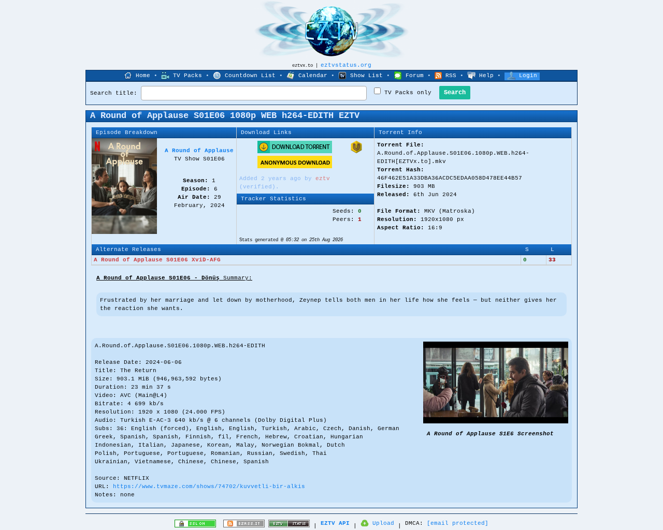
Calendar (312, 75)
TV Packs (187, 75)
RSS (450, 75)
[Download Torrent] (294, 152)
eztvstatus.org (346, 65)
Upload (383, 523)
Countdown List (250, 75)
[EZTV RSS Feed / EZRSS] (244, 526)
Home (143, 75)
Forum (415, 75)
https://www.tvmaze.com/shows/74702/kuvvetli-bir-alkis (209, 486)
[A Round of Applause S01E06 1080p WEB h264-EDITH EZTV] (495, 422)
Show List (366, 75)
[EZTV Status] (289, 526)
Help (486, 75)
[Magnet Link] (356, 152)
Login (528, 75)
